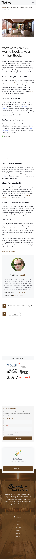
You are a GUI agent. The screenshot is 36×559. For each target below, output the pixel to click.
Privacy (18, 536)
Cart (18, 525)
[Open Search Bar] (28, 2)
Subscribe (18, 438)
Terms (18, 533)
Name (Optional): (8, 419)
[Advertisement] (18, 344)
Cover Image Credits (8, 251)
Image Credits (5, 159)
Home (4, 7)
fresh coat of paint (20, 83)
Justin (22, 275)
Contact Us (18, 468)
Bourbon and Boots (18, 494)
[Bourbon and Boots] (6, 2)
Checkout (18, 527)
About (18, 530)
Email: (5, 426)
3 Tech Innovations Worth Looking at (20, 306)
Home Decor (18, 295)
